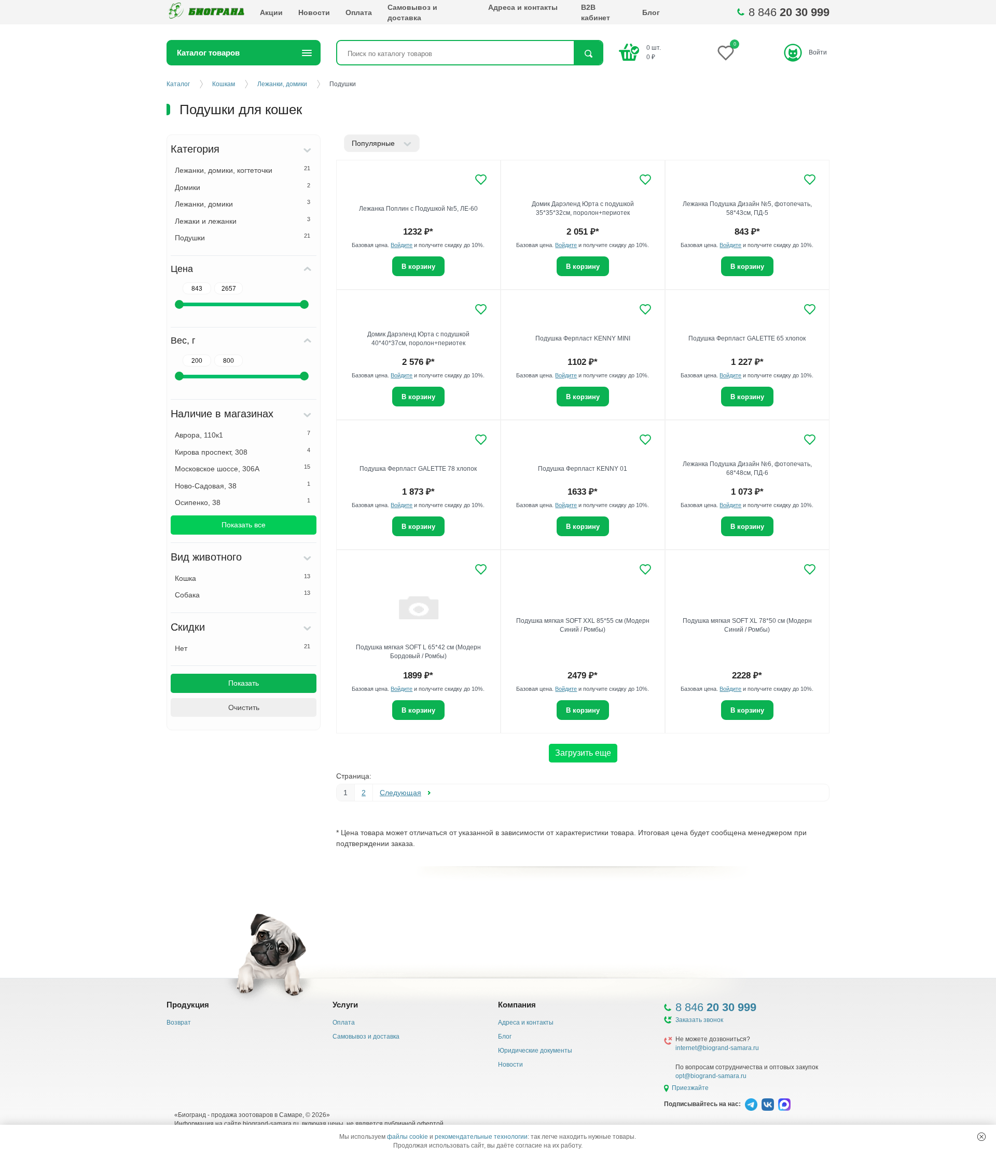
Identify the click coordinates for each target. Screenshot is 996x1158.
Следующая (400, 792)
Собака (242, 594)
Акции (271, 12)
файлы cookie (407, 1136)
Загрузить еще (583, 752)
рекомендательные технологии (481, 1136)
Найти (588, 53)
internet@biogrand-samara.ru (717, 1048)
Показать (243, 683)
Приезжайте (690, 1088)
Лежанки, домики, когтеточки (242, 169)
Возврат (179, 1022)
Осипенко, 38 (242, 502)
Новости (314, 12)
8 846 (789, 12)
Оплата (358, 12)
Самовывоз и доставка (412, 12)
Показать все (244, 525)
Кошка (242, 577)
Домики (242, 187)
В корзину (418, 266)
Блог (651, 12)
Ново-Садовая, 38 (242, 485)
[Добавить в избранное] (481, 179)
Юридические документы (535, 1050)
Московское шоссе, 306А (242, 468)
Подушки (242, 237)
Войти (818, 52)
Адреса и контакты (523, 7)
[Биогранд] (205, 12)
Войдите (401, 245)
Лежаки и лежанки (242, 220)
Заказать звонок (699, 1020)
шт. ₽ (653, 52)
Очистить (243, 707)
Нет (242, 647)
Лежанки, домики (242, 203)
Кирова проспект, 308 (242, 451)
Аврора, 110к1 (242, 434)
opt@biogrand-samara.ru (710, 1076)
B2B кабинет (595, 12)
